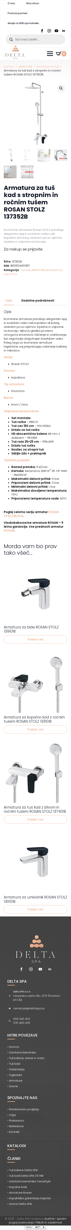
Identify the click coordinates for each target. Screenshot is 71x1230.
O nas (11, 3)
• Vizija (11, 1115)
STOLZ (13, 274)
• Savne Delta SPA (19, 1204)
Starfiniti (49, 1219)
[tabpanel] (35, 421)
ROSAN (9, 531)
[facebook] (42, 30)
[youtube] (56, 30)
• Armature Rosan (19, 1193)
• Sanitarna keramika (21, 1052)
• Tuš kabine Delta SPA (22, 1170)
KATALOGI (16, 1145)
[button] (61, 88)
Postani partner (17, 13)
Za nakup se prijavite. (23, 249)
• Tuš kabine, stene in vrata (25, 1058)
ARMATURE (25, 66)
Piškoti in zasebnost (49, 1222)
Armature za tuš (48, 66)
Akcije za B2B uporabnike (23, 23)
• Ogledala (14, 1075)
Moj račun (32, 3)
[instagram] (49, 30)
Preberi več (36, 639)
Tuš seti (25, 270)
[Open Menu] (50, 54)
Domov (9, 66)
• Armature (14, 1081)
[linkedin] (63, 30)
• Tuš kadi (13, 1064)
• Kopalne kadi (17, 1187)
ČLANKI (13, 1158)
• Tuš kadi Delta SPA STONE (25, 1176)
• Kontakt (13, 1132)
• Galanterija (15, 1069)
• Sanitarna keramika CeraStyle (29, 1181)
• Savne (12, 1086)
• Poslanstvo (15, 1120)
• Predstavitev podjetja (23, 1109)
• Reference (15, 1126)
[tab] (9, 300)
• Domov (13, 1047)
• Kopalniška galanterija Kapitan (29, 1198)
